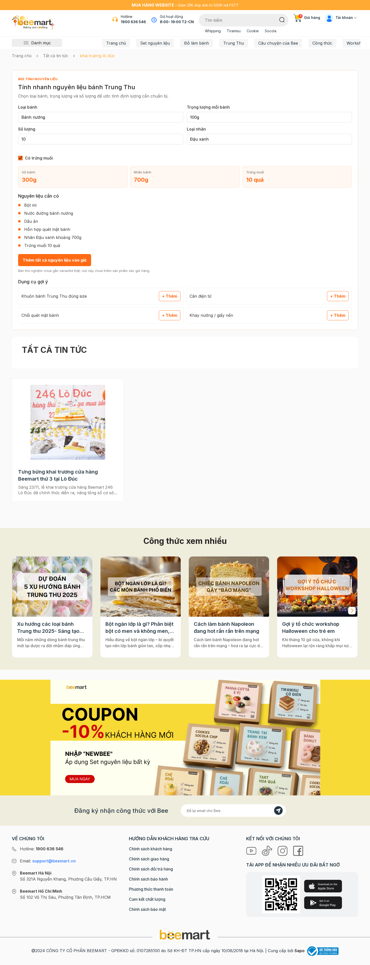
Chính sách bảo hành (148, 879)
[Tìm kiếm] (282, 19)
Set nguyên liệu (155, 43)
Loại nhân (196, 129)
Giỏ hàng (310, 17)
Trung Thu (233, 43)
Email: (48, 860)
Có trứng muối (39, 158)
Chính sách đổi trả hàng (151, 868)
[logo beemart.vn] (185, 934)
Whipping (213, 31)
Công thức (322, 43)
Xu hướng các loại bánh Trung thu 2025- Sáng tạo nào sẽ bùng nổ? (48, 628)
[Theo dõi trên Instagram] (283, 850)
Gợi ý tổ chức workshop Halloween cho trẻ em (310, 627)
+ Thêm (169, 296)
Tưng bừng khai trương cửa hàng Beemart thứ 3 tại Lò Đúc (58, 475)
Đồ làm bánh (196, 43)
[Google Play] (323, 902)
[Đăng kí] (278, 810)
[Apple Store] (323, 886)
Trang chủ (116, 43)
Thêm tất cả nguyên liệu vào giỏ (55, 260)
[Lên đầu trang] (361, 960)
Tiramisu (234, 31)
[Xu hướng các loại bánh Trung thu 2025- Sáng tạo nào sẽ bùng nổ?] (52, 586)
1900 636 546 (133, 22)
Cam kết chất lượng (147, 899)
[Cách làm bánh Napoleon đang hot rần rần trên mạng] (229, 586)
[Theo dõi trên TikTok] (267, 850)
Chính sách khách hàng (150, 848)
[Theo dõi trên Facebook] (298, 850)
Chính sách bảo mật (147, 909)
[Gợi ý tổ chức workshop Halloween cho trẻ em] (317, 586)
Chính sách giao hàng (149, 858)
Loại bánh (27, 107)
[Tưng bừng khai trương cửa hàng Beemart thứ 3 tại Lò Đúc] (68, 422)
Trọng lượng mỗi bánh (208, 107)
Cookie (253, 31)
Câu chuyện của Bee (278, 43)
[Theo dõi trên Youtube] (252, 850)
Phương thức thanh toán (151, 889)
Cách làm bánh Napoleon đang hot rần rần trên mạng (226, 627)
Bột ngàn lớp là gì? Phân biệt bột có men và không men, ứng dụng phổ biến (139, 628)
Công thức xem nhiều (185, 541)
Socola (270, 31)
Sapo (299, 950)
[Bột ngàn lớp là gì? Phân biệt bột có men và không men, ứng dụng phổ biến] (140, 586)
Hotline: (41, 848)
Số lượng (26, 129)
